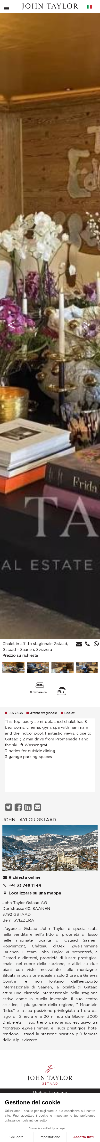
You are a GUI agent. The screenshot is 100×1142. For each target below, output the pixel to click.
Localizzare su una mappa (34, 893)
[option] (50, 325)
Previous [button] (11, 325)
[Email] (38, 807)
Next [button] (86, 325)
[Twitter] (9, 807)
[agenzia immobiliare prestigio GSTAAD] (50, 849)
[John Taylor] (50, 6)
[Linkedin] (28, 807)
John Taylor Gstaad (29, 819)
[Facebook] (19, 807)
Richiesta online (24, 878)
